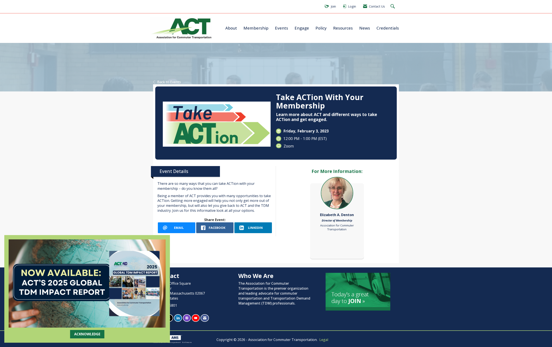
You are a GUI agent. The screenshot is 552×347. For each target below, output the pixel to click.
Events (281, 28)
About (231, 28)
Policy (321, 28)
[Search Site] (393, 6)
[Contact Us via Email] (205, 318)
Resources (343, 28)
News (364, 28)
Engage (302, 28)
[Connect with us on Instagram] (187, 318)
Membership (255, 28)
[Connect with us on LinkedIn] (178, 318)
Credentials (387, 28)
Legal (323, 339)
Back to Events (169, 82)
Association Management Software (172, 342)
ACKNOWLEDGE (87, 334)
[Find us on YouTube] (196, 318)
